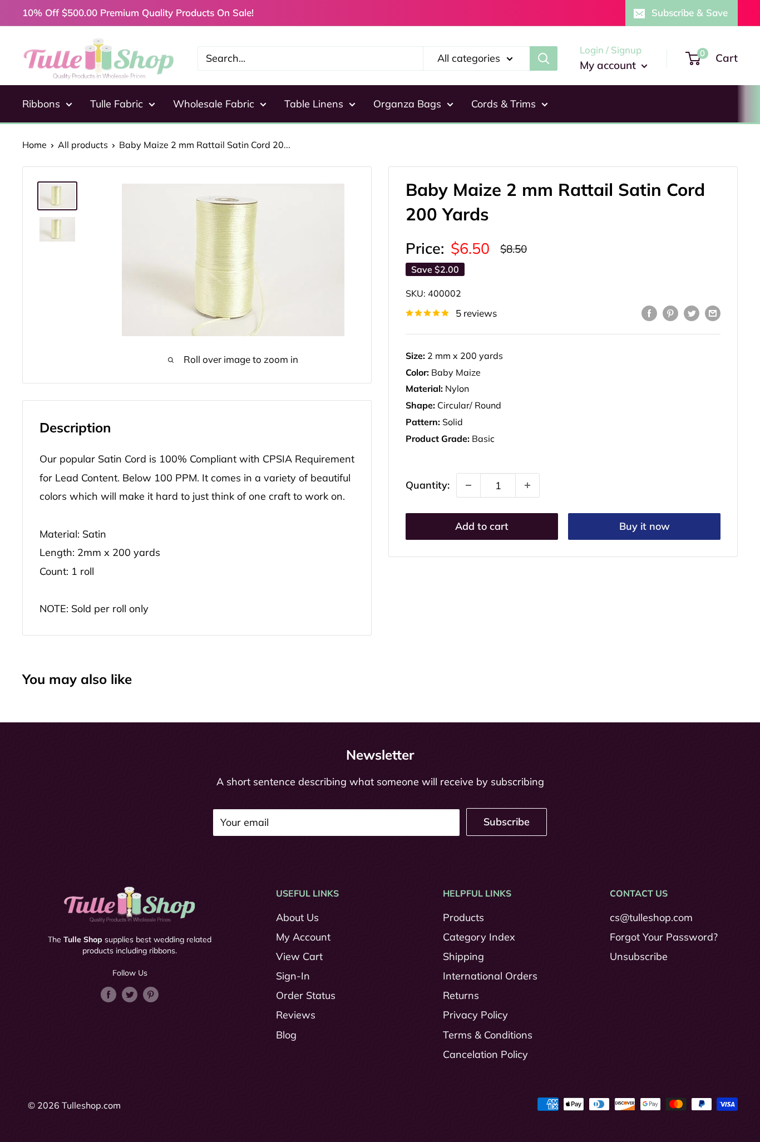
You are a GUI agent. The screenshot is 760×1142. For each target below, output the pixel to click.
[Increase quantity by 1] (527, 485)
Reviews (295, 1014)
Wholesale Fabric (213, 103)
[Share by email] (712, 312)
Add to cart (482, 526)
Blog (286, 1034)
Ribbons (41, 103)
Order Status (305, 995)
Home (34, 144)
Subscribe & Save (690, 12)
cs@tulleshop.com (651, 917)
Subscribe (506, 821)
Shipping (463, 956)
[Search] (543, 58)
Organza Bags (407, 103)
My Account (303, 937)
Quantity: (428, 485)
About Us (297, 917)
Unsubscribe (639, 956)
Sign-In (293, 975)
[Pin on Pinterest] (670, 312)
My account (609, 65)
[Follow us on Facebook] (108, 994)
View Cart (299, 956)
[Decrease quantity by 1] (468, 485)
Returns (461, 995)
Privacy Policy (475, 1014)
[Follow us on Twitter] (129, 994)
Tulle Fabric (116, 103)
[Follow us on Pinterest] (151, 994)
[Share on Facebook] (649, 312)
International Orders (490, 975)
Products (463, 917)
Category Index (479, 937)
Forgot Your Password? (664, 937)
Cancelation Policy (485, 1054)
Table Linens (313, 103)
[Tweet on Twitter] (691, 312)
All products (83, 144)
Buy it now (644, 526)
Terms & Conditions (487, 1034)
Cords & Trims (503, 103)
